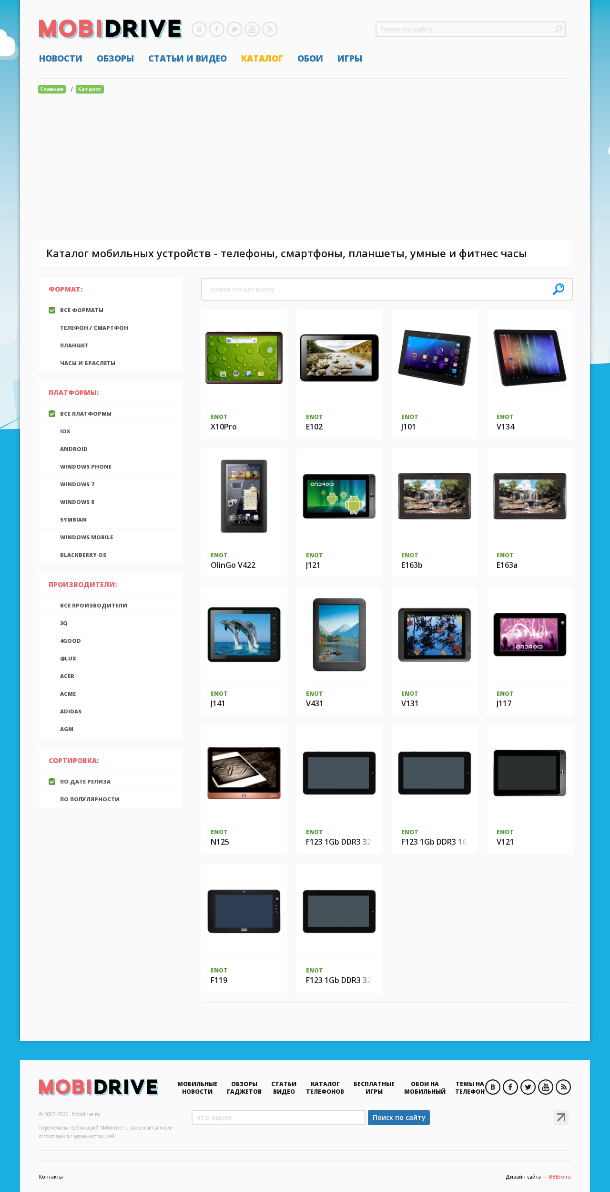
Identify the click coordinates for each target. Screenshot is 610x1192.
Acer (67, 676)
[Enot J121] (339, 496)
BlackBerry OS (83, 554)
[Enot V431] (339, 635)
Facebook (216, 29)
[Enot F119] (244, 911)
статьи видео (283, 1088)
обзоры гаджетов (244, 1088)
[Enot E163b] (434, 496)
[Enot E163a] (529, 496)
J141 (218, 703)
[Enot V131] (434, 635)
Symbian (73, 519)
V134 (505, 426)
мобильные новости (197, 1088)
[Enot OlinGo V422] (244, 496)
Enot (219, 417)
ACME (68, 693)
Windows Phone (86, 466)
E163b (412, 565)
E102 (314, 426)
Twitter (234, 29)
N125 (220, 841)
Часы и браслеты (87, 362)
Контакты (51, 1176)
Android (74, 448)
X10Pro (224, 426)
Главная (52, 89)
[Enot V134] (529, 358)
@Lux (68, 658)
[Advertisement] (305, 168)
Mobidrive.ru (110, 29)
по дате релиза (85, 781)
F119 (219, 980)
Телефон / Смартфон (94, 327)
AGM (66, 728)
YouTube (252, 29)
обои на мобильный (425, 1088)
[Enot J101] (434, 358)
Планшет (74, 345)
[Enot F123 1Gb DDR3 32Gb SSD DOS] (339, 773)
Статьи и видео (187, 58)
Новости (60, 58)
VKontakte (199, 29)
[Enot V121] (529, 773)
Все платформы (86, 413)
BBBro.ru (560, 1176)
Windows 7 (77, 484)
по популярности (90, 799)
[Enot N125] (244, 773)
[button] (558, 29)
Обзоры (115, 58)
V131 (410, 703)
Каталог (262, 58)
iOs (65, 431)
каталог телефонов (325, 1088)
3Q (64, 623)
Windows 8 (77, 501)
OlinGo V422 (233, 565)
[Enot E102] (339, 358)
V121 (505, 841)
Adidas (70, 711)
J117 (504, 703)
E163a (507, 565)
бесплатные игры (374, 1088)
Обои (310, 58)
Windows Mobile (86, 537)
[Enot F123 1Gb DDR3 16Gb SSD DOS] (434, 773)
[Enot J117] (529, 635)
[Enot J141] (244, 635)
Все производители (93, 605)
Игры (349, 58)
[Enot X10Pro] (244, 358)
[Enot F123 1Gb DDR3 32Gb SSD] (339, 911)
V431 (315, 703)
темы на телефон (470, 1088)
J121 (313, 565)
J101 (408, 426)
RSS (269, 29)
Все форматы (81, 310)
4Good (70, 640)
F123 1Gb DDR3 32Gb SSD (351, 980)
